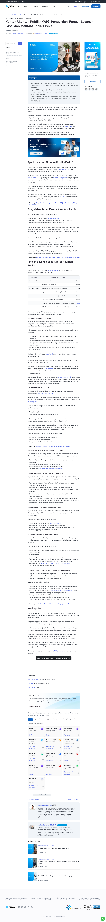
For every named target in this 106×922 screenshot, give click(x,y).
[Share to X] (86, 89)
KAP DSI (30, 683)
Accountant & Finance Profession (16, 14)
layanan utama (53, 270)
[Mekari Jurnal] (10, 6)
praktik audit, (32, 178)
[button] (69, 6)
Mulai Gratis (96, 6)
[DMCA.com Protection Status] (96, 907)
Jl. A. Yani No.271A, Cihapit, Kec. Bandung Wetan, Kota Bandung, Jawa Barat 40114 (64, 899)
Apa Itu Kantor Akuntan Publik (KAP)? (12, 53)
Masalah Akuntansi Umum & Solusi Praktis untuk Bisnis (53, 446)
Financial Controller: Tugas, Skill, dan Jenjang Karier (53, 848)
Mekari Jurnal (59, 651)
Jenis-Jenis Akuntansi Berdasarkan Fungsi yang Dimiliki (53, 604)
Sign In (75, 6)
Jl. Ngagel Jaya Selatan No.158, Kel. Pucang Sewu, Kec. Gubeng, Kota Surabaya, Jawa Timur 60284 (41, 899)
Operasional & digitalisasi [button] (35, 723)
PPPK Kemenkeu (33, 679)
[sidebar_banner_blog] (92, 56)
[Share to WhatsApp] (89, 89)
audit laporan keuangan (45, 393)
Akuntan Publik (64, 169)
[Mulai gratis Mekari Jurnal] (54, 148)
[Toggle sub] (20, 62)
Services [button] (72, 719)
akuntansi (68, 126)
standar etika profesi (60, 178)
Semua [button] (30, 719)
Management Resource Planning (61, 590)
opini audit (49, 354)
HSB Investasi (48, 368)
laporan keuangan (54, 218)
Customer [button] (58, 719)
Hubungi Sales (85, 6)
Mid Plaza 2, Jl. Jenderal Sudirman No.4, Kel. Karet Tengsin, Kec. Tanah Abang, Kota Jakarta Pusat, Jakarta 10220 (16, 900)
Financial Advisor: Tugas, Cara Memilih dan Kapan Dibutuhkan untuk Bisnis (58, 862)
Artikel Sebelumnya (35, 799)
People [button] (65, 719)
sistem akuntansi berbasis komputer (50, 468)
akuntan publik (32, 401)
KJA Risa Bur (32, 687)
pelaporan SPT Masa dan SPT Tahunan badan (56, 563)
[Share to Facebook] (96, 89)
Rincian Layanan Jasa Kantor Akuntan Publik (12, 62)
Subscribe (93, 81)
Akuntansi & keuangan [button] (47, 719)
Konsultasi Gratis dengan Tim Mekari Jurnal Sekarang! (53, 658)
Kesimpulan (8, 65)
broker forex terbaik (64, 377)
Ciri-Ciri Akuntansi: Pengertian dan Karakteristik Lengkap (55, 876)
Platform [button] (37, 719)
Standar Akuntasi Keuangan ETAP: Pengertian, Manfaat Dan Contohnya (58, 257)
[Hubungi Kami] (102, 919)
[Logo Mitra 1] (23, 1)
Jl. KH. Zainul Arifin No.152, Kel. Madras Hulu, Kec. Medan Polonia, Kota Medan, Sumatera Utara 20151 (89, 899)
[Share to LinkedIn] (92, 89)
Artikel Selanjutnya (72, 799)
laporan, (62, 197)
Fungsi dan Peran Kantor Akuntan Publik (13, 57)
